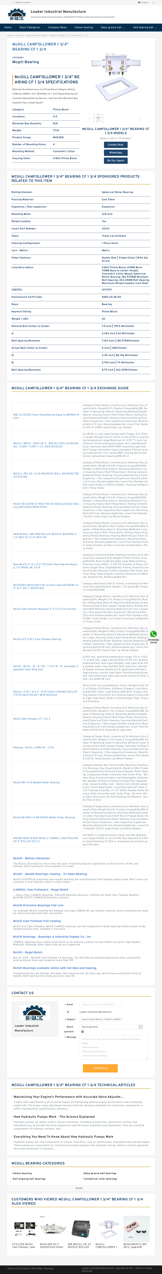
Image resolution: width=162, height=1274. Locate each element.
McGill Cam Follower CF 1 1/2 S (31, 719)
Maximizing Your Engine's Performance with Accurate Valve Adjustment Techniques (69, 1097)
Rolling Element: (22, 192)
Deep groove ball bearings (115, 27)
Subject (70, 1019)
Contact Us (25, 1268)
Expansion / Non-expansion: (29, 206)
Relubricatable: (21, 221)
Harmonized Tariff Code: (27, 297)
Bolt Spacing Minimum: (26, 340)
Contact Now (116, 144)
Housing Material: (23, 199)
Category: (18, 109)
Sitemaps (48, 1268)
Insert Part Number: (24, 228)
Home (7, 27)
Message (70, 1037)
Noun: (15, 304)
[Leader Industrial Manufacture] (17, 14)
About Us (12, 1268)
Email (69, 1004)
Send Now (100, 1068)
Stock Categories (29, 27)
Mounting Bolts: (21, 214)
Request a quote (23, 2)
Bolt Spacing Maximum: (26, 370)
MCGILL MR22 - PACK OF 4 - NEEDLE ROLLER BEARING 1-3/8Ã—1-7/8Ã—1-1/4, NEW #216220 (46, 445)
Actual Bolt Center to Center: (30, 348)
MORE (79, 1188)
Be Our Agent (115, 160)
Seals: (15, 236)
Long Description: (23, 267)
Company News (57, 27)
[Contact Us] (154, 637)
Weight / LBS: (20, 319)
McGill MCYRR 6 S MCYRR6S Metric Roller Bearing (44, 817)
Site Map (37, 1268)
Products (19, 35)
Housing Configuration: (26, 243)
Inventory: (18, 116)
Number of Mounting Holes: (29, 144)
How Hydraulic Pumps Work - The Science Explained (54, 1117)
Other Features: (21, 257)
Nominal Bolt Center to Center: (31, 326)
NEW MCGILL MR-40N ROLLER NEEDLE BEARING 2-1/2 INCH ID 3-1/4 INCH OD (45, 536)
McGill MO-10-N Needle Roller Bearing (36, 782)
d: (13, 333)
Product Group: (21, 137)
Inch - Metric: (20, 250)
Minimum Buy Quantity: (27, 123)
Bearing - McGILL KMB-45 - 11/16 (33, 747)
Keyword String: (21, 311)
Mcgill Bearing (33, 35)
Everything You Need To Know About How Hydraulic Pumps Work (63, 1137)
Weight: (17, 130)
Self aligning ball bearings (147, 27)
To (68, 1012)
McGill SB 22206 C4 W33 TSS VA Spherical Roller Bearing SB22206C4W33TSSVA (46, 505)
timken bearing (84, 27)
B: (13, 362)
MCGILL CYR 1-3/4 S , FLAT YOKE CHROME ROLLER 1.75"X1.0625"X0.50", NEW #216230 (45, 693)
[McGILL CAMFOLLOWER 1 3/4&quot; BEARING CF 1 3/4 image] (116, 76)
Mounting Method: (23, 151)
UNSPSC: (17, 289)
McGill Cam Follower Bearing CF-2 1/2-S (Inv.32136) (44, 609)
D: (13, 355)
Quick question (69, 1029)
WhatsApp (115, 152)
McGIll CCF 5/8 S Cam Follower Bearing (37, 639)
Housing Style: (21, 158)
